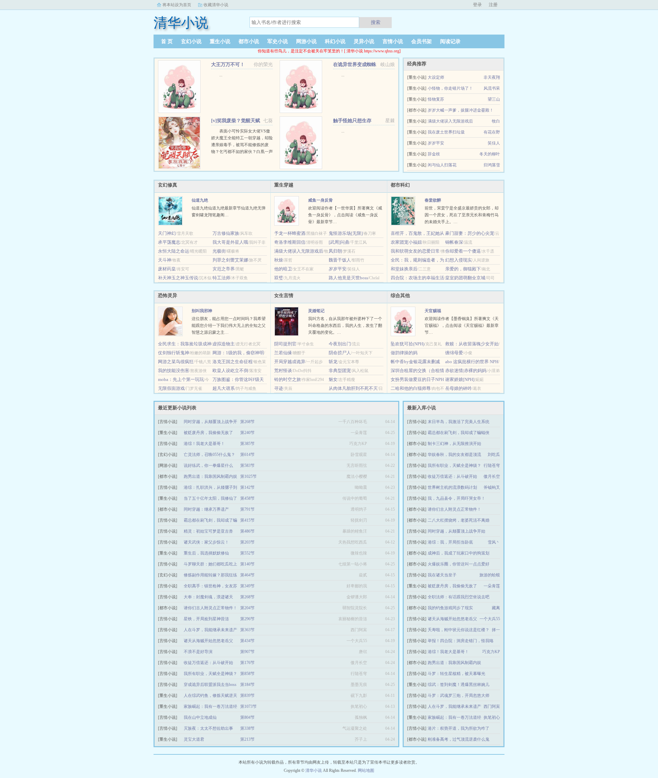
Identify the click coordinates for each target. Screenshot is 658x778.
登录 (477, 4)
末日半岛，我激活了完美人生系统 (458, 421)
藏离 (496, 607)
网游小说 (306, 41)
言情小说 (392, 41)
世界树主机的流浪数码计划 (452, 487)
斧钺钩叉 (492, 487)
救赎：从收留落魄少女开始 (472, 343)
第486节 (247, 531)
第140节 (247, 564)
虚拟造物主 (223, 343)
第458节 (247, 498)
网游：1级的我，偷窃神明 (238, 352)
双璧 (278, 277)
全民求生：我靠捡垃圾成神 (184, 343)
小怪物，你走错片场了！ (450, 88)
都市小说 (249, 41)
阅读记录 (450, 41)
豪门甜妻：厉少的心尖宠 (469, 233)
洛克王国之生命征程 (232, 361)
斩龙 (333, 361)
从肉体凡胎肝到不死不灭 (353, 388)
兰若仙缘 (283, 352)
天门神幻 (167, 233)
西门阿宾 (492, 706)
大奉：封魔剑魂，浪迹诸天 (208, 597)
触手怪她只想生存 (352, 120)
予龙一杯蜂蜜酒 (289, 233)
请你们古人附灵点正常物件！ (454, 509)
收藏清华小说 (216, 4)
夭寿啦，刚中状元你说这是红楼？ (458, 629)
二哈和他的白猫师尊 (411, 388)
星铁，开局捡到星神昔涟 (206, 618)
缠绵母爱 (454, 352)
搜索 (375, 22)
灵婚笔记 (316, 310)
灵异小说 (364, 41)
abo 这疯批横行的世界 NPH (471, 361)
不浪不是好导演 (198, 651)
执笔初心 (492, 717)
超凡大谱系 (223, 388)
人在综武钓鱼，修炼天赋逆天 (210, 695)
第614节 (247, 454)
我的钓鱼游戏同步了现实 (450, 607)
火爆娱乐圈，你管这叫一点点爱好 (458, 564)
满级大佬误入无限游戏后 (450, 121)
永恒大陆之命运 (173, 251)
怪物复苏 (436, 99)
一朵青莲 (492, 586)
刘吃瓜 (494, 454)
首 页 (167, 41)
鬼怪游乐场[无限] (346, 233)
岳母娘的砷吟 (458, 388)
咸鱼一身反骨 (320, 200)
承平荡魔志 (169, 242)
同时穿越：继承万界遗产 (206, 509)
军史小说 (277, 41)
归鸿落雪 (492, 165)
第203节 (247, 542)
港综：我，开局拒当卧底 (450, 542)
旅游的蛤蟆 (489, 575)
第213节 (247, 739)
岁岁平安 (436, 143)
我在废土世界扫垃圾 (446, 132)
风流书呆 (492, 88)
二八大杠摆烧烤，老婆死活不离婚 (458, 520)
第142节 (247, 487)
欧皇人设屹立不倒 (230, 370)
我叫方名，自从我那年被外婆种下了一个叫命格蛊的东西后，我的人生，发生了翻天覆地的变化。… (345, 325)
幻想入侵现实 (458, 260)
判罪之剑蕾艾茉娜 (230, 260)
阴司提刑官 (285, 343)
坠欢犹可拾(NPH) (407, 343)
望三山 (494, 99)
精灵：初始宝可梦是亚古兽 (208, 531)
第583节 (247, 465)
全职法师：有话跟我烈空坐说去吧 (458, 597)
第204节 (247, 607)
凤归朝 (335, 251)
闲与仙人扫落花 (442, 165)
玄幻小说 (191, 41)
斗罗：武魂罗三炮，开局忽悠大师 (458, 695)
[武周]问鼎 (339, 242)
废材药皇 (167, 268)
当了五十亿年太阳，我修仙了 (210, 498)
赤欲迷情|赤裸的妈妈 (465, 370)
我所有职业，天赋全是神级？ (454, 465)
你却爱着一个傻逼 (463, 251)
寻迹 (278, 388)
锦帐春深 (454, 242)
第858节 (247, 673)
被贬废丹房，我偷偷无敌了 (452, 586)
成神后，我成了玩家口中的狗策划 (458, 553)
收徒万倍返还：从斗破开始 (452, 476)
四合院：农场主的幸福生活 (417, 277)
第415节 (247, 520)
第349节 (247, 586)
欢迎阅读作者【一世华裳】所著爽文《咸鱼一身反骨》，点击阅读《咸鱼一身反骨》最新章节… (345, 215)
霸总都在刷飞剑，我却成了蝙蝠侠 (458, 432)
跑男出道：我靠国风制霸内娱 (454, 662)
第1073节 (248, 706)
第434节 (247, 640)
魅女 (333, 379)
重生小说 (220, 41)
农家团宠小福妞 (406, 242)
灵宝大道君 (194, 739)
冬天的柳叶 (489, 154)
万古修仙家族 (225, 233)
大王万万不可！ (228, 64)
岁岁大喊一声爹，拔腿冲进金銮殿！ (461, 110)
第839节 (247, 695)
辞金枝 (434, 154)
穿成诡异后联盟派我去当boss (210, 684)
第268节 (247, 421)
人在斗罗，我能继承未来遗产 (454, 706)
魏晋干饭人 (340, 260)
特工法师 (221, 277)
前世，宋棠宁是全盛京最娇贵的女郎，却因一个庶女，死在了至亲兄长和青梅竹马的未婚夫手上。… (462, 215)
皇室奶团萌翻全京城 (465, 277)
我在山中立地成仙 (200, 717)
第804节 (247, 717)
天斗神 (164, 260)
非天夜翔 (492, 77)
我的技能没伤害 (173, 370)
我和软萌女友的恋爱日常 (415, 251)
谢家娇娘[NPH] (459, 379)
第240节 (247, 432)
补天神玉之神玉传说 (178, 277)
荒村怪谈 (283, 370)
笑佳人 (494, 143)
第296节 (247, 618)
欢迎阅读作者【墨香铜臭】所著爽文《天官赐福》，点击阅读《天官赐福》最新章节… (462, 325)
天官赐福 (433, 310)
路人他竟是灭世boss (348, 277)
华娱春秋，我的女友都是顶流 (454, 454)
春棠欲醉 (433, 200)
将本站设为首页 (176, 4)
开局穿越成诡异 (289, 361)
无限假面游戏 (171, 388)
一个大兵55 (489, 618)
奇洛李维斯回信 (289, 242)
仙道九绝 (200, 200)
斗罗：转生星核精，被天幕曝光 (456, 673)
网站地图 (366, 770)
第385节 (247, 443)
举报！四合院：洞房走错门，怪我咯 (461, 640)
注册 (493, 4)
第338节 (247, 728)
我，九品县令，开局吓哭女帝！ (456, 498)
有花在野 (492, 132)
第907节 (247, 651)
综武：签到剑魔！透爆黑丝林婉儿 (458, 684)
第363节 (247, 629)
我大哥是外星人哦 (230, 242)
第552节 (247, 553)
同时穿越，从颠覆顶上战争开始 (456, 531)
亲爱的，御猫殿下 (463, 268)
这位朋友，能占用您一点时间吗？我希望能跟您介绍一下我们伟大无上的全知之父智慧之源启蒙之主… (229, 325)
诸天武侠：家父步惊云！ (206, 542)
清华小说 (313, 770)
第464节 (247, 575)
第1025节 (248, 476)
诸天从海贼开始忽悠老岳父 (452, 618)
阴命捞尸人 (340, 352)
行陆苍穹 (492, 465)
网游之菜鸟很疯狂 (176, 361)
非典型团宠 (340, 370)
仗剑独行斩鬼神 (173, 352)
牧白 (496, 121)
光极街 (219, 251)
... (220, 75)
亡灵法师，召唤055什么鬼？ (209, 454)
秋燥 (278, 260)
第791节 (247, 509)
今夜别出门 (340, 343)
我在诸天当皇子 (442, 575)
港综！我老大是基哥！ (448, 651)
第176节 (247, 662)
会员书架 (421, 41)
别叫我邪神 (202, 310)
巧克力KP (491, 651)
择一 (496, 629)
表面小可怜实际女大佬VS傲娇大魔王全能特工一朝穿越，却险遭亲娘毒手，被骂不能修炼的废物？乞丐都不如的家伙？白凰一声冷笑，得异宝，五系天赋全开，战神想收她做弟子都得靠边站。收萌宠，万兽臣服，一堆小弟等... (242, 152)
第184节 (247, 684)
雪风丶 (494, 542)
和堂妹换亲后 (404, 268)
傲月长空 (492, 476)
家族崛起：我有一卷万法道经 (454, 717)
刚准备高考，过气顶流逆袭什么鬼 (458, 739)
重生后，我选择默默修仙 (206, 553)
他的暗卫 (283, 268)
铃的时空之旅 (287, 379)
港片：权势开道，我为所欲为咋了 (458, 728)
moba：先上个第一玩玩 (181, 379)
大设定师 (436, 77)
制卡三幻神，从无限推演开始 (454, 443)
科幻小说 (335, 41)
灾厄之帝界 (223, 268)
